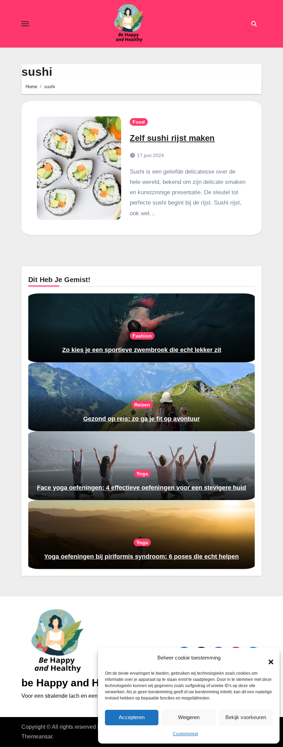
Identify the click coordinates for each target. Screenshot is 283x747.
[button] (267, 658)
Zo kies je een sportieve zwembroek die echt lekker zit (141, 349)
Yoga (142, 473)
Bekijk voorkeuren (245, 717)
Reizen (142, 404)
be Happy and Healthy (75, 682)
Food (139, 122)
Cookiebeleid (185, 734)
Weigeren (188, 717)
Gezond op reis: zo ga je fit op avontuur (141, 418)
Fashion (142, 336)
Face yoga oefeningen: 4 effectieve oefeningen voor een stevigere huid (141, 487)
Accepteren (132, 717)
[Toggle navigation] (25, 23)
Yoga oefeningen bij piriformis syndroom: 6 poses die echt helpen (141, 556)
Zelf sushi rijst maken (172, 138)
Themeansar (36, 736)
